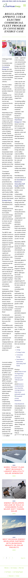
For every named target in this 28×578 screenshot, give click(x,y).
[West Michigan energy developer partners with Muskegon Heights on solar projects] (14, 525)
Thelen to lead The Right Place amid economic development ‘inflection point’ (20, 376)
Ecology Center (20, 352)
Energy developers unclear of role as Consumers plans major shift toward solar (14, 507)
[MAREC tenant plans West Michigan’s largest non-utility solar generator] (14, 453)
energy (18, 350)
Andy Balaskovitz (19, 404)
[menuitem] (24, 5)
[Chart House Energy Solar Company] (11, 5)
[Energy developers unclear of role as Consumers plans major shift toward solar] (14, 489)
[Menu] (24, 5)
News (14, 465)
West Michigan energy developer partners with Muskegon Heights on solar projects (14, 543)
